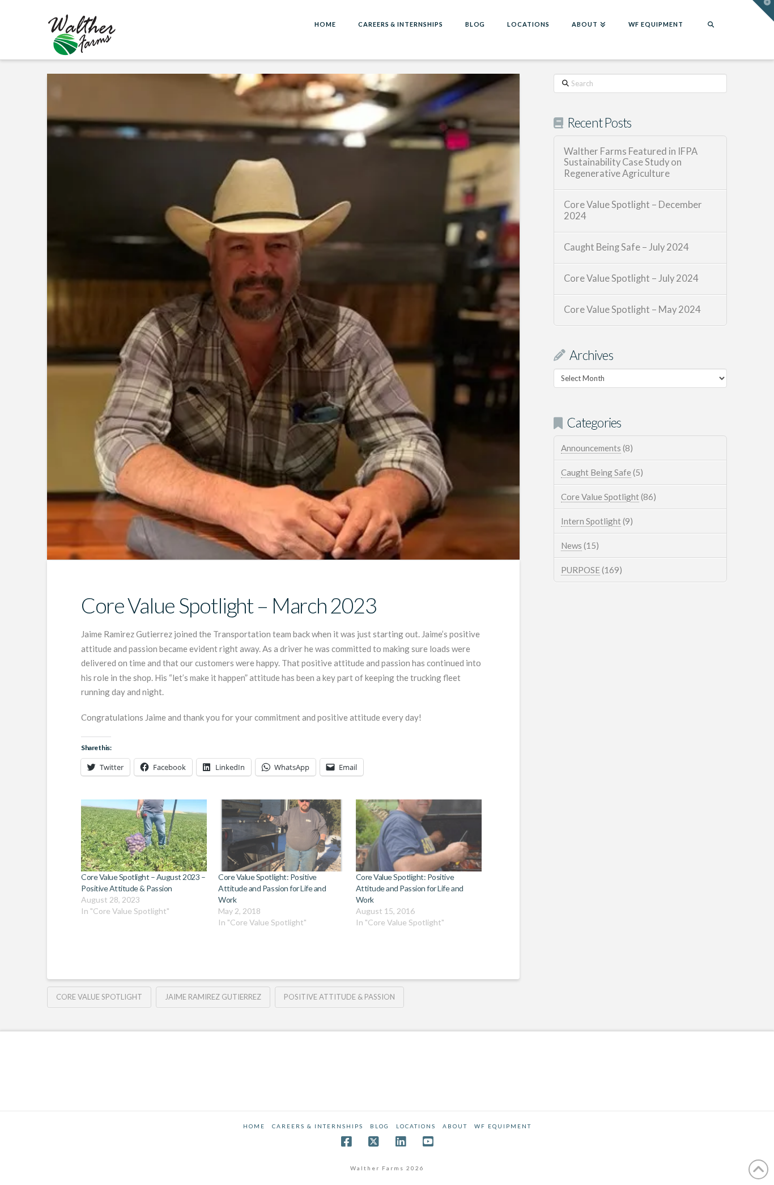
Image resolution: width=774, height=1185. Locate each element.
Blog (379, 1126)
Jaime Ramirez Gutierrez (213, 996)
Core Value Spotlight (99, 996)
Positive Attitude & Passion (339, 996)
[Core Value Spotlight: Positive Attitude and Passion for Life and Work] (281, 835)
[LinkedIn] (400, 1142)
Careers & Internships (317, 1126)
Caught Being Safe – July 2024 (626, 247)
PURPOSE (580, 570)
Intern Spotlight (591, 521)
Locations (416, 1126)
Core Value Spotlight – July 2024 (631, 278)
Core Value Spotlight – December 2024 (633, 211)
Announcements (591, 448)
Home (254, 1126)
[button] (763, 11)
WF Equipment (502, 1126)
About (455, 1126)
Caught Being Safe (596, 472)
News (571, 545)
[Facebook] (346, 1142)
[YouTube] (428, 1142)
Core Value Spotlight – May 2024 (632, 309)
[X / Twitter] (373, 1142)
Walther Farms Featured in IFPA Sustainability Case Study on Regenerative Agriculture (631, 163)
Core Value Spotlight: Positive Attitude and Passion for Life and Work (272, 888)
